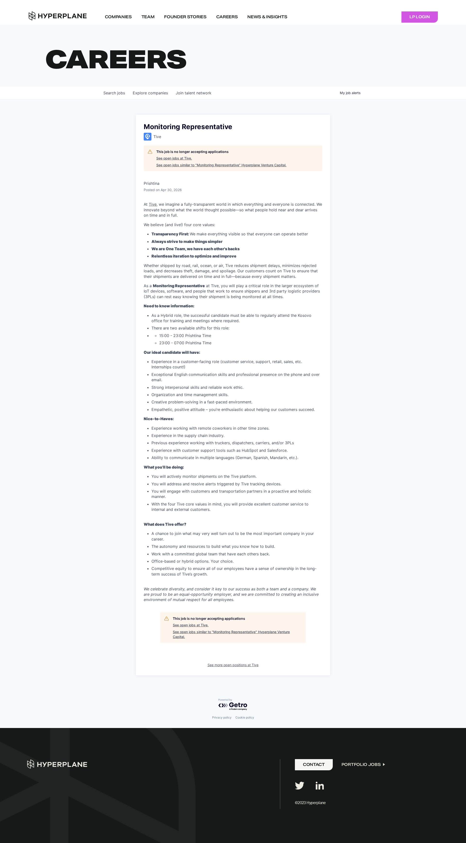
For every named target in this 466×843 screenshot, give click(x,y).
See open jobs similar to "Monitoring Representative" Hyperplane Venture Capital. (221, 165)
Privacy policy (222, 717)
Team (148, 17)
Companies (118, 17)
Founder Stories (185, 17)
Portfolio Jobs (361, 764)
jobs (114, 92)
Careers (227, 17)
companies (150, 92)
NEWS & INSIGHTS (267, 17)
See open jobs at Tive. (174, 158)
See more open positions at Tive (233, 665)
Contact (314, 764)
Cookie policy (244, 717)
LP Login (419, 16)
